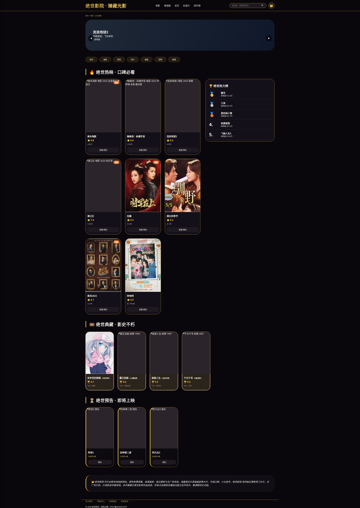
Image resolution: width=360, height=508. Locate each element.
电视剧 (167, 5)
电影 (158, 5)
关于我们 (89, 501)
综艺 (177, 5)
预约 (100, 462)
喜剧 (105, 60)
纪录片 (186, 5)
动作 (91, 60)
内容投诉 (124, 501)
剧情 (174, 60)
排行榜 (197, 5)
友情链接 (112, 501)
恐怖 (160, 60)
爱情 (119, 60)
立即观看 (96, 39)
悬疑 (146, 60)
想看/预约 (103, 150)
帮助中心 (101, 501)
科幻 (133, 60)
